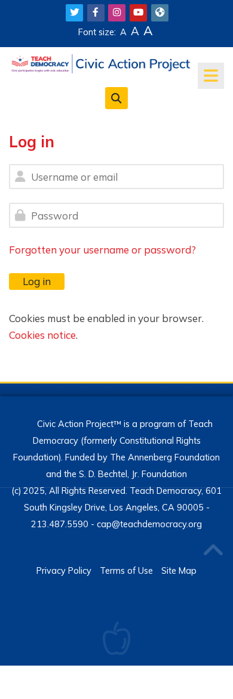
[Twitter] (74, 12)
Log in (37, 281)
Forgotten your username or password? (102, 249)
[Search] (116, 98)
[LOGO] (100, 62)
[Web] (159, 12)
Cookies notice (42, 335)
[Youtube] (138, 12)
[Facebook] (96, 12)
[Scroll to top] (213, 551)
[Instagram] (116, 12)
